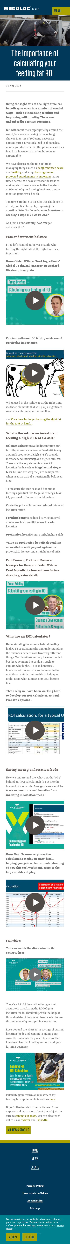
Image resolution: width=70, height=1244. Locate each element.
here (52, 1099)
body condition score (50, 168)
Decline (29, 1237)
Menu (57, 10)
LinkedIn (42, 1120)
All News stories (18, 1129)
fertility (16, 172)
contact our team (25, 1116)
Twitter (25, 1120)
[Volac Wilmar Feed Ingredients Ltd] (21, 8)
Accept (12, 1237)
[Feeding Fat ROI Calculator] (35, 1071)
